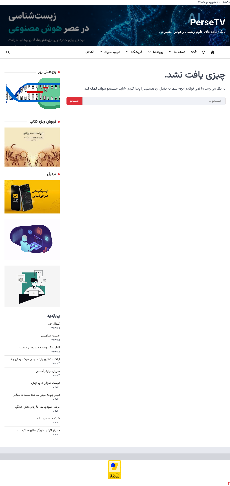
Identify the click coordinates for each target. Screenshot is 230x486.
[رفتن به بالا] (228, 483)
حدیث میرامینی (50, 335)
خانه (194, 51)
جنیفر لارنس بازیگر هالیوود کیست (39, 430)
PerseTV (208, 22)
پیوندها (158, 52)
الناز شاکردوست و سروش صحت (40, 347)
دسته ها (179, 52)
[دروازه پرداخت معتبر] (114, 478)
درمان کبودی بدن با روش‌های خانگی (37, 407)
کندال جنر (54, 323)
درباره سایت (112, 52)
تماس (90, 51)
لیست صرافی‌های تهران (45, 383)
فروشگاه (136, 52)
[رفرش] (200, 52)
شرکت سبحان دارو (48, 418)
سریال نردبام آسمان (48, 371)
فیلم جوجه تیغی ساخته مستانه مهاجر (36, 395)
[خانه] (210, 52)
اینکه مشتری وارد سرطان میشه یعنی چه (35, 359)
